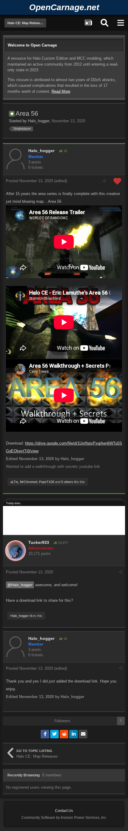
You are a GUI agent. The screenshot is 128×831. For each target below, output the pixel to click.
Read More (60, 91)
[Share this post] (104, 181)
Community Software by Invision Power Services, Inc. (64, 817)
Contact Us (64, 811)
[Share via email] (83, 734)
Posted (29, 181)
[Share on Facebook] (45, 734)
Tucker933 (38, 542)
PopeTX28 (46, 482)
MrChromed (28, 482)
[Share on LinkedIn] (73, 734)
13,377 (62, 542)
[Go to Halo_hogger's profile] (15, 158)
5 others (67, 482)
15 (65, 151)
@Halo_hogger (19, 585)
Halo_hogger (38, 121)
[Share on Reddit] (64, 734)
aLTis (14, 482)
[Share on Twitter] (54, 734)
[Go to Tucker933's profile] (15, 550)
